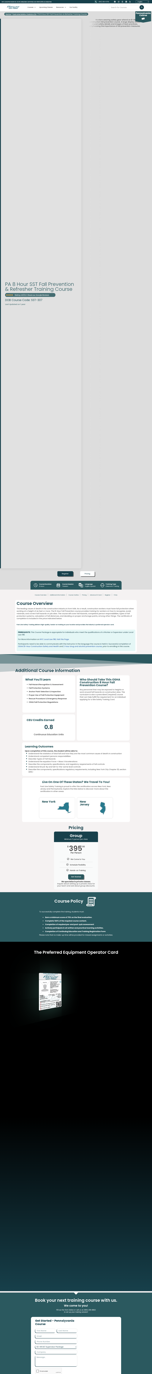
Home (8, 14)
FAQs (115, 595)
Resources (60, 7)
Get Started (76, 877)
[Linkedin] (126, 2)
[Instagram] (118, 2)
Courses (30, 7)
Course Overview (41, 595)
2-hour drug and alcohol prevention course (82, 646)
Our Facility (73, 7)
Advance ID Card (96, 595)
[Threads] (122, 2)
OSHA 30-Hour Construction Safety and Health (38, 646)
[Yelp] (130, 2)
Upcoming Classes (46, 7)
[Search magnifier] (142, 7)
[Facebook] (115, 2)
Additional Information (57, 595)
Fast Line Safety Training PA (24, 14)
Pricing (84, 595)
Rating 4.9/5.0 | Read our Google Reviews (32, 295)
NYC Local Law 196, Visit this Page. (54, 639)
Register (107, 595)
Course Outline (73, 595)
